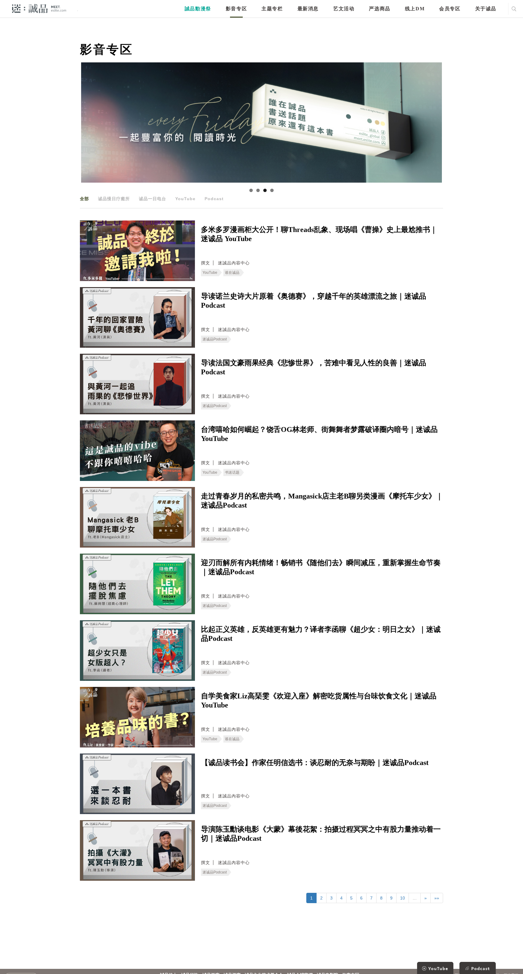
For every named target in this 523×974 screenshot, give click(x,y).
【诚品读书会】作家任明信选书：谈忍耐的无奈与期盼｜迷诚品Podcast (315, 763)
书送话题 (232, 472)
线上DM (415, 8)
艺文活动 (343, 8)
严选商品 (379, 8)
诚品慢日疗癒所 (114, 198)
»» (436, 898)
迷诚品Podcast (214, 339)
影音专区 (236, 8)
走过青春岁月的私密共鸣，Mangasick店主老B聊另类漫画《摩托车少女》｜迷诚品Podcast (322, 500)
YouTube (185, 198)
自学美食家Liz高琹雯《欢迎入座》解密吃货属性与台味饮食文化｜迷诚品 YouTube (318, 700)
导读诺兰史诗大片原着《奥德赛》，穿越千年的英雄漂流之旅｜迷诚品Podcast (313, 300)
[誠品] (39, 8)
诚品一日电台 (152, 198)
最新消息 (308, 8)
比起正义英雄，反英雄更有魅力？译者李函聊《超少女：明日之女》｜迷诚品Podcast (321, 633)
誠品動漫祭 (198, 8)
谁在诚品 (232, 272)
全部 (84, 198)
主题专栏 (272, 8)
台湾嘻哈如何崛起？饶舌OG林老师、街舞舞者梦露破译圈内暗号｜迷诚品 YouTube (319, 434)
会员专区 (449, 8)
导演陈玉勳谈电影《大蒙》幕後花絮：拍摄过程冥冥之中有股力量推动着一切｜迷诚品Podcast (321, 833)
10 (402, 898)
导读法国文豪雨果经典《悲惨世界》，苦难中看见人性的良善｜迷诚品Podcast (313, 367)
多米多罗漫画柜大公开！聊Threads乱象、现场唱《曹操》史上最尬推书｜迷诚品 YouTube (319, 234)
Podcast (214, 198)
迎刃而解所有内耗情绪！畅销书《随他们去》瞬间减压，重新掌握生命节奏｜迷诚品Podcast (321, 567)
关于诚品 (485, 8)
